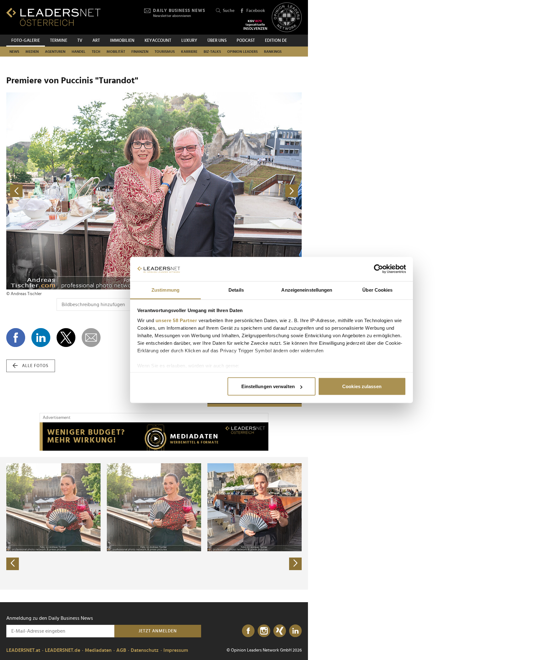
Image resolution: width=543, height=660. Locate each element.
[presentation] (12, 564)
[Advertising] (154, 436)
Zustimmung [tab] (165, 289)
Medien (32, 51)
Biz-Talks (212, 51)
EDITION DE (276, 40)
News (14, 51)
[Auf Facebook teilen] (15, 337)
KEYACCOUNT (158, 40)
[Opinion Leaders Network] (287, 17)
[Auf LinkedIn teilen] (40, 337)
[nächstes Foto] (228, 190)
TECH (96, 51)
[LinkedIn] (295, 631)
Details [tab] (236, 289)
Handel (78, 51)
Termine (58, 40)
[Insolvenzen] (255, 25)
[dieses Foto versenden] (91, 337)
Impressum (175, 650)
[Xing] (279, 631)
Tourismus (165, 51)
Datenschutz (145, 650)
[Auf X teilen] (66, 337)
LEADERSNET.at (23, 650)
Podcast (246, 40)
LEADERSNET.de (62, 650)
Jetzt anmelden (158, 631)
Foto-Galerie (25, 40)
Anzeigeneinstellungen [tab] (306, 289)
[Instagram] (264, 631)
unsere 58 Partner (176, 320)
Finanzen (139, 51)
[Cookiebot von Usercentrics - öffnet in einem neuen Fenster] (378, 269)
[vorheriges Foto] (80, 190)
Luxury (189, 40)
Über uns (217, 40)
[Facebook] (248, 631)
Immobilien (122, 40)
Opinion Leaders (242, 51)
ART (96, 40)
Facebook (255, 10)
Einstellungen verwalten (268, 386)
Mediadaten (98, 650)
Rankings (273, 51)
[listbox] (154, 523)
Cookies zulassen (361, 386)
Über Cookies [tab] (377, 289)
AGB (121, 650)
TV (79, 40)
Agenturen (55, 51)
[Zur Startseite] (53, 17)
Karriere (189, 51)
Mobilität (116, 51)
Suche (228, 10)
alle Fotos (35, 366)
